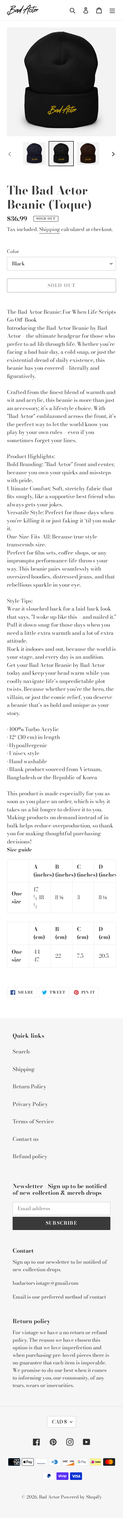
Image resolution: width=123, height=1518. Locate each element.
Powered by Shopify (81, 1496)
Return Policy (29, 1086)
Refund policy (30, 1156)
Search (21, 1051)
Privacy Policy (30, 1104)
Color (13, 251)
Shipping (49, 229)
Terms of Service (33, 1121)
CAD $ (59, 1421)
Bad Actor (49, 1496)
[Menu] (112, 10)
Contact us (26, 1139)
